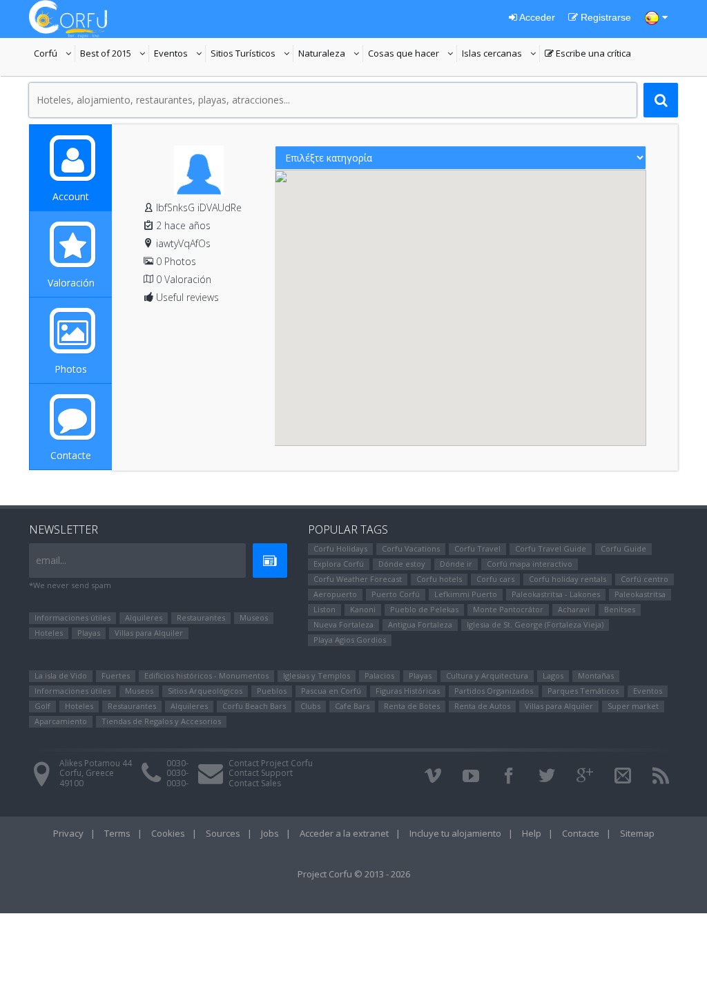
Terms (117, 833)
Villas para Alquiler (149, 632)
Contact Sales (255, 783)
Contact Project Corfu (271, 763)
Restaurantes (201, 617)
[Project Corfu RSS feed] (660, 776)
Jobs (270, 833)
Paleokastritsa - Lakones (556, 594)
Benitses (619, 609)
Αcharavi (574, 609)
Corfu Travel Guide (550, 548)
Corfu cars (495, 579)
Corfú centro (644, 579)
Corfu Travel (477, 548)
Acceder (536, 17)
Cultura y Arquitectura (487, 675)
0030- (177, 763)
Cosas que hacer (412, 54)
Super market (633, 706)
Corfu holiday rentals (567, 579)
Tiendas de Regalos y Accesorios (161, 721)
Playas (88, 632)
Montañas (596, 675)
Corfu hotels (439, 579)
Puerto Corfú (395, 594)
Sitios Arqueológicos (205, 690)
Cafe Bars (352, 706)
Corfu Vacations (411, 548)
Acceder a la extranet (344, 833)
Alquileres (143, 617)
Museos (254, 617)
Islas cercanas (501, 54)
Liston (324, 609)
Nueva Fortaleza (343, 624)
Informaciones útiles (72, 617)
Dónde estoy (401, 563)
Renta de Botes (412, 706)
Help (531, 833)
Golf (42, 706)
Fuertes (115, 675)
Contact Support (261, 773)
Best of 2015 (105, 54)
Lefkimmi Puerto (465, 594)
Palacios (379, 675)
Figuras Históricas (408, 690)
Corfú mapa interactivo (529, 563)
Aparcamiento (61, 721)
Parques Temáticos (583, 690)
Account (70, 196)
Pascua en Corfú (331, 690)
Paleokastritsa (640, 594)
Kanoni (363, 609)
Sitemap (637, 833)
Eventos (180, 54)
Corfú (54, 54)
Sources (223, 833)
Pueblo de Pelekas (424, 609)
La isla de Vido (61, 675)
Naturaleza (330, 54)
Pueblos (272, 690)
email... (51, 560)
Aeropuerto (335, 594)
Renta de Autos (482, 706)
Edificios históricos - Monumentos (206, 675)
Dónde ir (456, 563)
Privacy (68, 833)
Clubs (310, 706)
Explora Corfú (338, 563)
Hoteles (49, 632)
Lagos (553, 675)
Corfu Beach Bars (254, 706)
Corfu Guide (623, 548)
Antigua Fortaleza (420, 624)
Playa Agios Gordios (349, 639)
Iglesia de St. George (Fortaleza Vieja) (535, 624)
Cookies (168, 833)
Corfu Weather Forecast (357, 579)
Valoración (71, 282)
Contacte (70, 455)
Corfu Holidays (340, 548)
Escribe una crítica (588, 54)
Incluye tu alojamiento (455, 833)
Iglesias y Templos (316, 675)
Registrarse (604, 17)
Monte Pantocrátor (508, 609)
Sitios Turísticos (243, 54)
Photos (71, 369)
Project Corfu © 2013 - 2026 (354, 874)
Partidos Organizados (493, 690)
